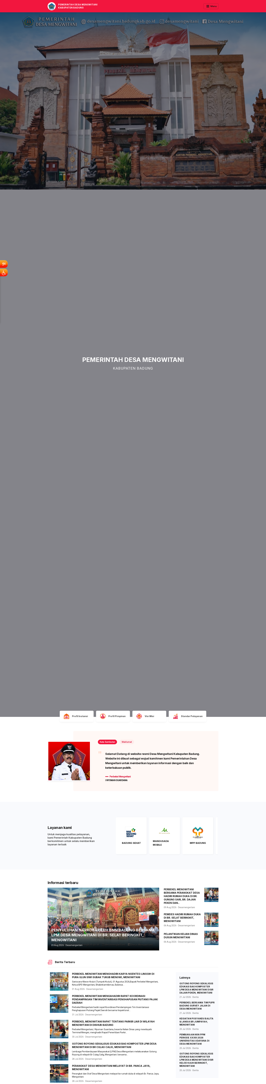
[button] (108, 742)
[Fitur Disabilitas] (4, 272)
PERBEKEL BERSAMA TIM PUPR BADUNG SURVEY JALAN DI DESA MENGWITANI (197, 1014)
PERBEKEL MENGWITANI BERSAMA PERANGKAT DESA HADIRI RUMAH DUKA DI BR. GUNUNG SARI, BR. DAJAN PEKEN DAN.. (182, 905)
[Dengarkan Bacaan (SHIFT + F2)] (4, 264)
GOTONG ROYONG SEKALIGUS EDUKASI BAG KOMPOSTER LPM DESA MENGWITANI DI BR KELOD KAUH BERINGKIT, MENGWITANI (196, 1069)
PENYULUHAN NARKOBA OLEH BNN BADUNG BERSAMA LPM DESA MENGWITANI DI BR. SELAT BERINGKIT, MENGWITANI (103, 944)
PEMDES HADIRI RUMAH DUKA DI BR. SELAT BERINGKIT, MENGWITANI (182, 927)
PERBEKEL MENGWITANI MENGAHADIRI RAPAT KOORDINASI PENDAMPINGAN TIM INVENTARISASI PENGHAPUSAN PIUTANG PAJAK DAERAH (115, 1009)
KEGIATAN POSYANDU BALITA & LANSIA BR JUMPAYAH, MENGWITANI (196, 1030)
